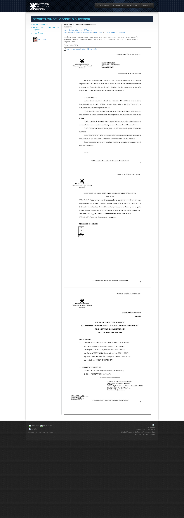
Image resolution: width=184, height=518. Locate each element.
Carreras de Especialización (114, 33)
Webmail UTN (33, 432)
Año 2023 (78, 30)
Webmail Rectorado (46, 432)
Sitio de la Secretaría (40, 25)
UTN (39, 6)
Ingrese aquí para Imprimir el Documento (82, 49)
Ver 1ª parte (42, 39)
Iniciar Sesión (38, 33)
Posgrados (98, 33)
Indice (71, 30)
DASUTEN (35, 426)
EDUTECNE (47, 426)
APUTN (34, 429)
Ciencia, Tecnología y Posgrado (81, 33)
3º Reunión (88, 30)
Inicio (65, 30)
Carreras (118, 5)
